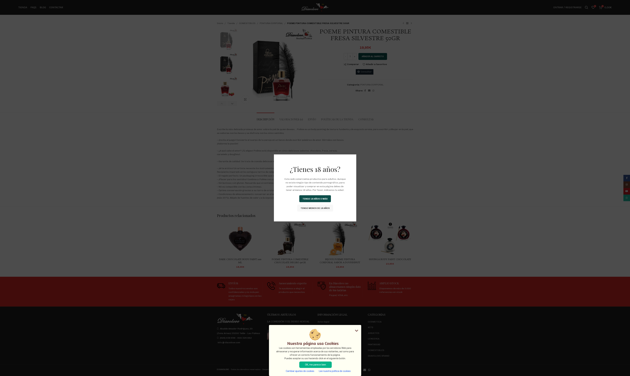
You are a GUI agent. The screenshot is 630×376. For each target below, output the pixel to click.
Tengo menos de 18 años (315, 208)
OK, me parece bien (315, 364)
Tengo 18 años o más (315, 199)
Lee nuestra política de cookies (335, 371)
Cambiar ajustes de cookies (300, 371)
